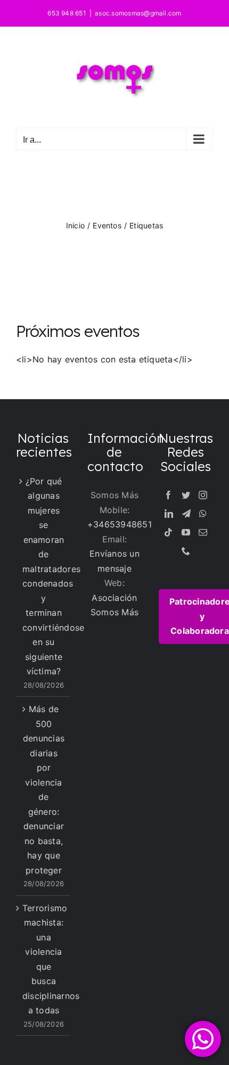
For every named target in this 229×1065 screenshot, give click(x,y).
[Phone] (186, 551)
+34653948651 (119, 524)
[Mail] (203, 532)
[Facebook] (168, 495)
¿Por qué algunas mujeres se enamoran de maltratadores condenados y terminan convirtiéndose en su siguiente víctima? (43, 576)
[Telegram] (186, 513)
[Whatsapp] (203, 513)
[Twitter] (186, 495)
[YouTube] (186, 532)
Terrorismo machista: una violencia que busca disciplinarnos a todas (43, 959)
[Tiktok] (168, 532)
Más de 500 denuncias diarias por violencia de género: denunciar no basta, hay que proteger (43, 790)
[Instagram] (203, 495)
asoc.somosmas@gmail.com (138, 13)
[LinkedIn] (169, 513)
